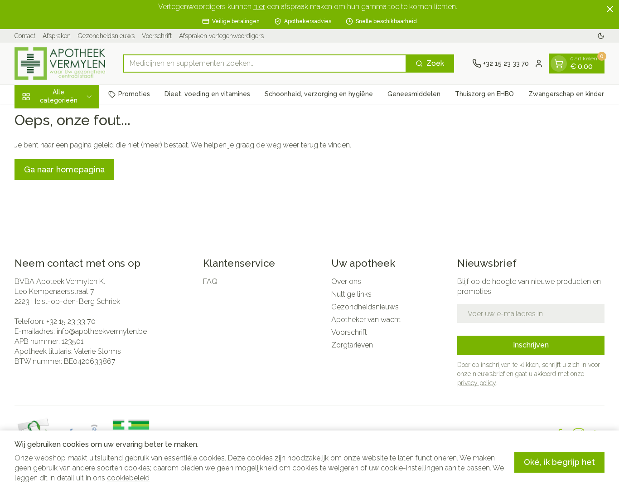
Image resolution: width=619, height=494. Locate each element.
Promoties (134, 94)
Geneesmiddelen (413, 94)
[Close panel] (610, 9)
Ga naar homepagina (64, 169)
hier (259, 6)
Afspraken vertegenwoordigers (221, 35)
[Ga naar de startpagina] (60, 63)
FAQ (210, 281)
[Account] (538, 63)
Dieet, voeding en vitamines (207, 94)
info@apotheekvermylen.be (102, 331)
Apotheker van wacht (366, 319)
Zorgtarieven (352, 345)
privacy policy (476, 382)
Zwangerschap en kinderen (570, 94)
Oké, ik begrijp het (559, 462)
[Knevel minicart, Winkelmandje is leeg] (559, 63)
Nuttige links (351, 294)
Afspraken (57, 35)
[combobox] (264, 63)
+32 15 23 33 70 (71, 321)
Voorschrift (157, 35)
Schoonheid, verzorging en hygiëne (319, 94)
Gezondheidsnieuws (106, 35)
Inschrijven (531, 345)
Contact (25, 35)
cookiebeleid (128, 478)
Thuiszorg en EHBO (484, 94)
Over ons (346, 281)
